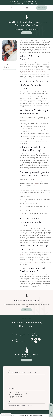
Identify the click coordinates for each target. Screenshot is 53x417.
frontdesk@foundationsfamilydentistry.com (20, 405)
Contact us (22, 213)
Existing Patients (33, 333)
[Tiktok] (35, 342)
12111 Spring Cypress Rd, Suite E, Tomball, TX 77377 (22, 372)
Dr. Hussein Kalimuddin (41, 71)
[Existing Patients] (28, 334)
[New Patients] (12, 334)
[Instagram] (35, 339)
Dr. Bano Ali (22, 73)
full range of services (24, 254)
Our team (35, 183)
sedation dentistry (32, 262)
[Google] (39, 339)
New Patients (19, 333)
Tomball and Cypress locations (28, 71)
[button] (27, 8)
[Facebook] (32, 339)
